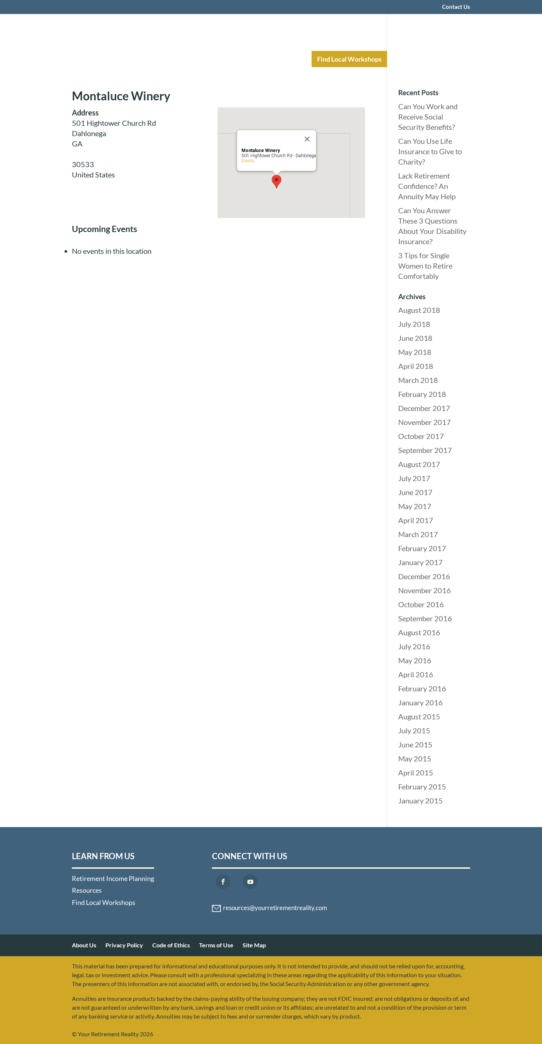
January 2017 (420, 562)
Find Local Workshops (349, 59)
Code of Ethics (171, 944)
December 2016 (424, 576)
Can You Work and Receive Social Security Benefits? (428, 116)
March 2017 (418, 534)
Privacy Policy (124, 944)
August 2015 (419, 716)
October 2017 (421, 436)
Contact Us (456, 7)
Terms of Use (216, 944)
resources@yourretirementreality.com (275, 908)
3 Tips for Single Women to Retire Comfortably (425, 265)
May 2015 (414, 758)
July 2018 (414, 323)
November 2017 (424, 422)
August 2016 (419, 632)
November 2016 (424, 590)
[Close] (307, 139)
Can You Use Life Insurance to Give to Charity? (430, 151)
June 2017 (415, 492)
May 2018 (414, 352)
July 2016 (414, 646)
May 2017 (414, 506)
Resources (280, 59)
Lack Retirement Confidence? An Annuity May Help (427, 186)
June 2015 (415, 744)
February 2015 (422, 786)
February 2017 (422, 548)
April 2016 (415, 674)
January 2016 (420, 702)
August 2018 (419, 309)
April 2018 (415, 366)
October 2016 (421, 604)
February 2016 (422, 688)
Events (248, 160)
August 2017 (419, 464)
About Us (84, 944)
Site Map (254, 944)
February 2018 (422, 394)
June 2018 (415, 337)
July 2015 (414, 730)
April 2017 (415, 520)
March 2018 (418, 380)
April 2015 (415, 772)
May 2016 (414, 660)
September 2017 (425, 450)
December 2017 (424, 408)
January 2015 (420, 800)
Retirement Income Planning (203, 59)
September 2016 (425, 618)
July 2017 (414, 478)
